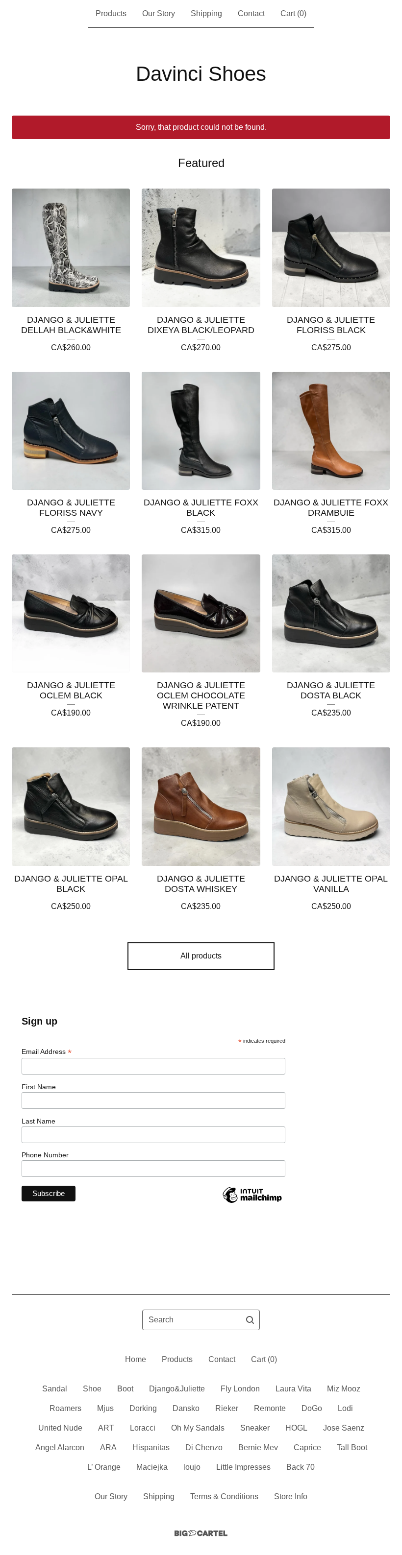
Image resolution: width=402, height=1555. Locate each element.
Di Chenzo (204, 1447)
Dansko (186, 1408)
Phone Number (45, 1155)
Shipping (206, 13)
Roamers (65, 1408)
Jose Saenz (343, 1428)
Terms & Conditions (224, 1496)
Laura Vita (293, 1389)
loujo (192, 1467)
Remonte (270, 1408)
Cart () (293, 13)
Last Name (38, 1121)
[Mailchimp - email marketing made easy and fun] (252, 1202)
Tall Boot (352, 1447)
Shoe (92, 1389)
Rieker (226, 1408)
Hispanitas (151, 1447)
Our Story (158, 13)
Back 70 (300, 1467)
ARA (108, 1447)
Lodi (345, 1408)
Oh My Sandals (198, 1428)
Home (135, 1359)
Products (111, 13)
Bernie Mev (258, 1447)
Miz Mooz (343, 1389)
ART (106, 1428)
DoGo (312, 1408)
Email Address (47, 1051)
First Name (39, 1087)
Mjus (105, 1408)
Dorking (143, 1408)
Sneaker (255, 1428)
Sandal (54, 1389)
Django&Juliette (177, 1389)
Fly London (240, 1389)
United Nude (60, 1428)
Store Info (290, 1496)
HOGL (296, 1428)
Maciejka (152, 1467)
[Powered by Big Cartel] (201, 1533)
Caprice (307, 1447)
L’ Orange (104, 1467)
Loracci (142, 1428)
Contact (251, 13)
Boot (125, 1389)
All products (201, 956)
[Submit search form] (250, 1320)
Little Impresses (243, 1467)
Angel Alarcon (59, 1447)
